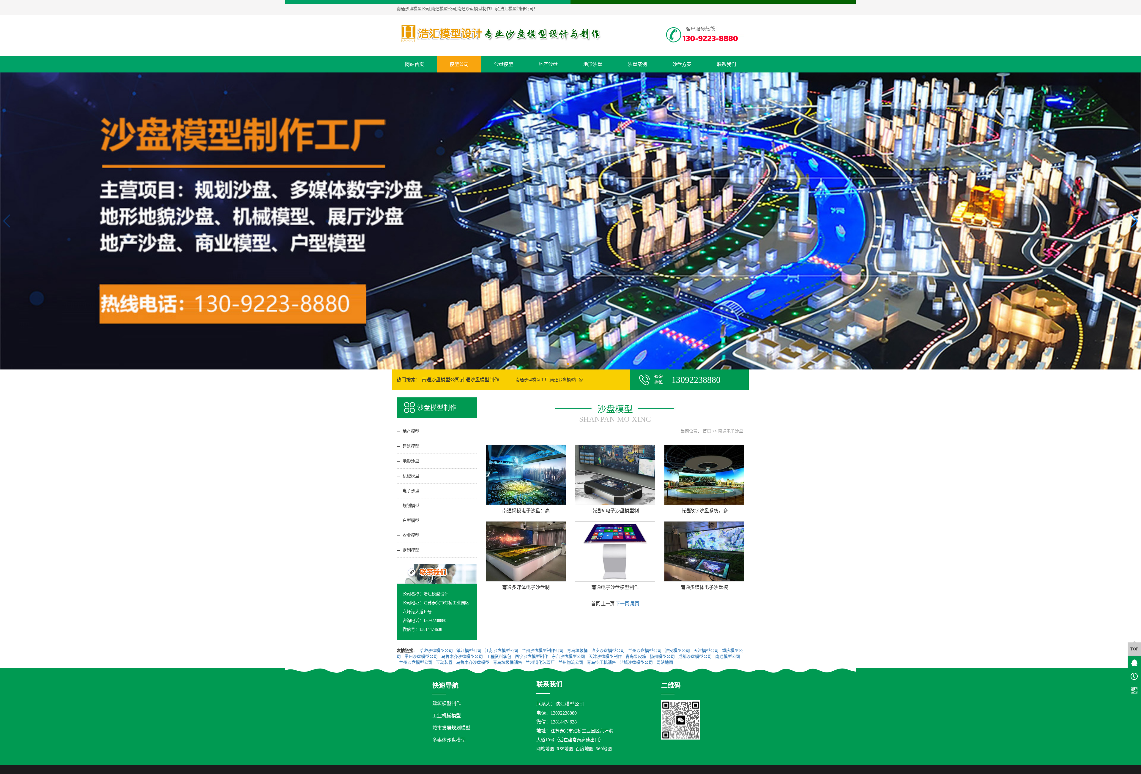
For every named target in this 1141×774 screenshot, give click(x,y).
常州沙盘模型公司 (421, 656)
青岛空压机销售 (602, 662)
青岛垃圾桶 (578, 650)
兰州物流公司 (571, 662)
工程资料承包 (499, 656)
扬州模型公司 (663, 656)
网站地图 (665, 662)
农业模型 (411, 535)
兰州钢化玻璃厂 (541, 662)
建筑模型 (411, 446)
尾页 (634, 603)
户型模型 (411, 520)
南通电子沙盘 (730, 431)
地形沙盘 (592, 64)
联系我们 (726, 64)
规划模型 (411, 505)
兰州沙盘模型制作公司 (543, 650)
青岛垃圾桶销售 (508, 662)
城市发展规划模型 (451, 727)
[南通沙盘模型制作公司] (501, 33)
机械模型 (411, 476)
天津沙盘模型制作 (606, 656)
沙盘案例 (637, 64)
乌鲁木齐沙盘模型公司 (462, 656)
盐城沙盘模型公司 (637, 662)
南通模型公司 (727, 656)
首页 (707, 431)
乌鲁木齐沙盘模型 (473, 662)
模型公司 (459, 64)
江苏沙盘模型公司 (502, 650)
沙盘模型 (503, 64)
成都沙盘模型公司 (695, 656)
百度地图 (584, 748)
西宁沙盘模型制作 (532, 656)
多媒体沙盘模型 (449, 740)
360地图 (604, 748)
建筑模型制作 (446, 703)
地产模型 (411, 431)
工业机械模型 (446, 715)
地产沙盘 (548, 64)
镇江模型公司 (469, 650)
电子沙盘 (411, 491)
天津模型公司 (707, 650)
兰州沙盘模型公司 (645, 650)
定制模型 (411, 550)
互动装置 (445, 662)
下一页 (622, 603)
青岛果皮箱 (636, 656)
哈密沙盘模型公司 (437, 650)
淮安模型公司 (678, 650)
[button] (568, 364)
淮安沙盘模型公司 (608, 650)
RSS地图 (565, 748)
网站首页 (414, 64)
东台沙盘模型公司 (569, 656)
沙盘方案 (681, 64)
